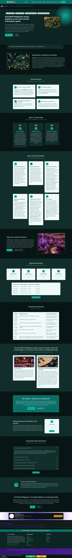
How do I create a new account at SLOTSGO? (22, 448)
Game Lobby (39, 2)
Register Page (16, 91)
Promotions (34, 2)
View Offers (40, 408)
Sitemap (28, 536)
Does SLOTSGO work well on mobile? (21, 457)
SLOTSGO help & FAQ (39, 525)
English (26, 2)
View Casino (9, 249)
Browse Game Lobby (19, 250)
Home (30, 2)
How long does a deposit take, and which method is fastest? (25, 462)
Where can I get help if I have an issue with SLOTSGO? (24, 468)
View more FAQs (36, 472)
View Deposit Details (36, 297)
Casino (48, 2)
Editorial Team (29, 545)
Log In (16, 35)
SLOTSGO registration (12, 525)
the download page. (44, 92)
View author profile (58, 516)
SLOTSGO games (20, 525)
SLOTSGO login (4, 525)
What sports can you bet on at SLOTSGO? (22, 460)
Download (52, 2)
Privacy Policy (29, 539)
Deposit (44, 2)
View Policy (52, 431)
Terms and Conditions (30, 538)
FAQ (56, 2)
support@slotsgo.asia (13, 544)
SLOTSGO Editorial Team (12, 6)
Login (59, 2)
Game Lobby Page (40, 65)
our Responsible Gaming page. (36, 487)
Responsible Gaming (30, 540)
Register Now (9, 35)
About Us (28, 537)
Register (63, 2)
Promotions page (43, 106)
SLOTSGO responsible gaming (29, 525)
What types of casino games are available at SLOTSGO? (24, 465)
